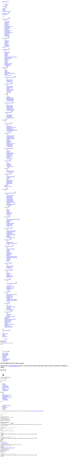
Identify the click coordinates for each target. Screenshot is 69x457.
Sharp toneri (7, 34)
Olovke (4, 335)
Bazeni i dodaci (9, 197)
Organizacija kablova (10, 117)
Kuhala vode (9, 253)
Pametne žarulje (9, 224)
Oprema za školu (8, 311)
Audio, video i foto (8, 83)
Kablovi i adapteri (8, 112)
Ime (1, 429)
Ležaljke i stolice (10, 297)
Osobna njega (7, 279)
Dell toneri (6, 23)
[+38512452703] (3, 346)
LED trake (9, 307)
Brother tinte (7, 40)
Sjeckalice (8, 258)
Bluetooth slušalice (10, 97)
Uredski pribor (7, 64)
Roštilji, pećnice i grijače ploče (12, 257)
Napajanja (8, 140)
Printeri (6, 74)
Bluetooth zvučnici (10, 98)
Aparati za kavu (7, 263)
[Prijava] (3, 348)
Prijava (3, 1)
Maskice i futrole (10, 80)
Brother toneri (7, 21)
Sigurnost (6, 323)
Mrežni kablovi (9, 182)
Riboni (4, 47)
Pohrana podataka (8, 123)
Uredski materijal (6, 49)
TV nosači (8, 91)
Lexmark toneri (7, 28)
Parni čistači (9, 213)
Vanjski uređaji (7, 160)
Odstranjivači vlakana (10, 287)
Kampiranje (7, 291)
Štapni (8, 210)
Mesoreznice (9, 254)
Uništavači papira (8, 65)
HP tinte (6, 43)
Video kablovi (9, 116)
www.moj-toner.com (13, 365)
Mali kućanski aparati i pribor (12, 294)
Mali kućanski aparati (8, 246)
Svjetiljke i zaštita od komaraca (12, 300)
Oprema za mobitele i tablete (10, 77)
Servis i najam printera (6, 330)
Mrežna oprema (7, 174)
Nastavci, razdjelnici (8, 325)
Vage (8, 277)
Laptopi (6, 168)
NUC (6, 187)
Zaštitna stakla (9, 81)
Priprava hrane (9, 275)
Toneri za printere (6, 353)
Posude (8, 274)
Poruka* (2, 432)
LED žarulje (9, 305)
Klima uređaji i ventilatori (11, 230)
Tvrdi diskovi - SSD (10, 136)
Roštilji (8, 301)
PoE (7, 179)
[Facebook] (3, 372)
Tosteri (8, 260)
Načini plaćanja (5, 390)
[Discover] (5, 409)
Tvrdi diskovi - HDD (10, 135)
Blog (3, 394)
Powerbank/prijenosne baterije (10, 73)
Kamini (8, 235)
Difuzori (8, 244)
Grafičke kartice (9, 145)
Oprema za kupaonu (8, 320)
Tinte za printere (5, 38)
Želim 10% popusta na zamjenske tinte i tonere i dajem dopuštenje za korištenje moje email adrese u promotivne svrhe (22, 424)
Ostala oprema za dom (8, 326)
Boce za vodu (9, 205)
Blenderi (8, 249)
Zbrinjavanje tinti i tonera (7, 11)
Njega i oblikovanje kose (11, 283)
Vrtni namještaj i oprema (11, 202)
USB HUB (9, 164)
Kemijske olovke (8, 58)
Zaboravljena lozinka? (4, 447)
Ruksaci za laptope (10, 106)
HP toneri (6, 25)
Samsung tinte (7, 46)
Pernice (8, 315)
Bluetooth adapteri (10, 166)
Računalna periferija (8, 148)
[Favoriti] (3, 349)
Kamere (8, 222)
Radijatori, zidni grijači (11, 237)
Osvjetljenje (7, 303)
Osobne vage (9, 288)
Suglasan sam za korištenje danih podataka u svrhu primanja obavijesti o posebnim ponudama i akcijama (19, 438)
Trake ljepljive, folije (8, 57)
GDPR (4, 388)
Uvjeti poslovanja (6, 386)
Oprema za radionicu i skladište (10, 319)
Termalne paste (9, 146)
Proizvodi (4, 6)
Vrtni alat (8, 203)
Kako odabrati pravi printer (7, 396)
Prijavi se (2, 446)
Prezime (1, 430)
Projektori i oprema (8, 75)
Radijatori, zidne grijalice (11, 234)
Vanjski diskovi (9, 128)
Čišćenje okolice (10, 212)
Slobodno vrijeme (10, 107)
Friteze (8, 251)
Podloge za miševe (10, 153)
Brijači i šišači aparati (10, 285)
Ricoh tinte (6, 45)
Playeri (8, 88)
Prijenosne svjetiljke (10, 309)
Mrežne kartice (9, 181)
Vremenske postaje (10, 200)
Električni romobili (10, 195)
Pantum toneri (7, 31)
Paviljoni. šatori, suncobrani (11, 299)
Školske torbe (9, 314)
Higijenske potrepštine (8, 63)
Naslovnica (6, 4)
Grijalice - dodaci (10, 233)
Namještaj (8, 298)
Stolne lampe (9, 308)
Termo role (6, 60)
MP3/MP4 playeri (10, 87)
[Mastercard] (5, 407)
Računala (4, 119)
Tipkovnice (9, 150)
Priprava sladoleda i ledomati (12, 256)
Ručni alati (6, 318)
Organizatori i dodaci (10, 110)
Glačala (8, 250)
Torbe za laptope (10, 105)
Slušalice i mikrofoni (10, 99)
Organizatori (9, 273)
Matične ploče (9, 141)
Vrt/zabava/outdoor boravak (9, 193)
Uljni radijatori (9, 232)
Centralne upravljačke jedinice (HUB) (13, 219)
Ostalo (8, 261)
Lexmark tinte (7, 44)
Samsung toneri (7, 33)
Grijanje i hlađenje (8, 228)
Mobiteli (6, 70)
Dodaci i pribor (9, 220)
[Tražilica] (12, 343)
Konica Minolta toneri (8, 26)
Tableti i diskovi (9, 108)
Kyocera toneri (7, 27)
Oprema (8, 214)
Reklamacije (5, 397)
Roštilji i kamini (9, 198)
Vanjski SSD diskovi (10, 129)
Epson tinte (7, 42)
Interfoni (8, 221)
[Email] (3, 375)
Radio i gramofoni (10, 90)
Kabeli (8, 157)
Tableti (6, 71)
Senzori (8, 226)
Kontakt (4, 10)
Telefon (1, 428)
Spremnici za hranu (10, 276)
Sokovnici (8, 259)
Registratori (7, 53)
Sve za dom (5, 189)
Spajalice (6, 55)
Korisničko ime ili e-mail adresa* (6, 444)
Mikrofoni (8, 155)
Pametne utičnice (10, 225)
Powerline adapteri (10, 180)
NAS (8, 184)
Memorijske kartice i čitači (11, 127)
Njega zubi (9, 286)
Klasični (8, 211)
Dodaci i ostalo (9, 295)
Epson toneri (7, 24)
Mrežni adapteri (9, 183)
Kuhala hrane (9, 252)
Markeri (6, 59)
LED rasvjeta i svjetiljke (11, 306)
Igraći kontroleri (9, 154)
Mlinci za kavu (9, 267)
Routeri (8, 178)
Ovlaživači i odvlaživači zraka (12, 243)
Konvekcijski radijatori (11, 231)
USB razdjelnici (9, 156)
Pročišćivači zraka (10, 242)
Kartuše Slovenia (5, 399)
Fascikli (6, 61)
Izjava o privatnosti (6, 387)
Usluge (4, 8)
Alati (8, 272)
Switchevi (8, 177)
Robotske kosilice (10, 196)
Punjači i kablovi (10, 79)
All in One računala (8, 186)
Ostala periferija (9, 158)
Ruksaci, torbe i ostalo (9, 102)
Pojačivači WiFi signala (11, 176)
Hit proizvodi (5, 14)
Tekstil (4, 334)
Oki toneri (6, 29)
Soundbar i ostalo (10, 100)
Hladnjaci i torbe (10, 296)
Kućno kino (9, 92)
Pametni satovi (7, 72)
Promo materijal (5, 13)
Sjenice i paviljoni (10, 201)
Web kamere (9, 165)
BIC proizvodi (5, 333)
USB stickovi (9, 126)
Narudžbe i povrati (6, 389)
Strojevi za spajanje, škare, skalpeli (11, 56)
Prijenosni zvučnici (10, 89)
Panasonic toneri (7, 30)
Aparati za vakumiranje (11, 248)
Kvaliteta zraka (7, 239)
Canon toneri (7, 22)
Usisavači (6, 207)
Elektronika (5, 67)
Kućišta (8, 139)
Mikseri (8, 255)
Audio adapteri (9, 115)
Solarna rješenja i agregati (11, 204)
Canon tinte (7, 41)
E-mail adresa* (3, 427)
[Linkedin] (3, 373)
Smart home (7, 216)
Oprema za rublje (8, 321)
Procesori (8, 142)
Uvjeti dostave (5, 385)
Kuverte (6, 62)
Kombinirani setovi (10, 152)
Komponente (7, 133)
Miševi (8, 151)
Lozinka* (2, 445)
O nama (4, 9)
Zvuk (6, 94)
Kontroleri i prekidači (10, 223)
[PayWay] (4, 406)
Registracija (7, 1)
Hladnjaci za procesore (11, 143)
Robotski (8, 209)
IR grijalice (9, 236)
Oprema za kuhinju (8, 270)
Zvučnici (8, 163)
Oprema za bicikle (10, 199)
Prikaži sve (2, 451)
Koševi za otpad (7, 322)
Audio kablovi (9, 114)
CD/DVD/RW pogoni (10, 138)
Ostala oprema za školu (11, 316)
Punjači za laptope (10, 171)
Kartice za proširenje (10, 137)
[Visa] (4, 408)
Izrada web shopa (3, 413)
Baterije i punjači (10, 86)
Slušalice (8, 96)
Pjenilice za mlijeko (10, 266)
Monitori (6, 185)
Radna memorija (10, 144)
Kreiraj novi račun (12, 447)
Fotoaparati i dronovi (10, 109)
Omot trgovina (5, 398)
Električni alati (7, 317)
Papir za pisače (7, 52)
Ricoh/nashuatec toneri (9, 32)
